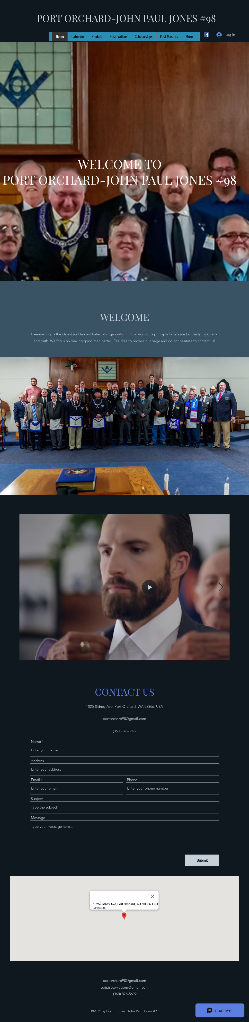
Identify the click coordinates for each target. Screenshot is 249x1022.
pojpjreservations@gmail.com (125, 987)
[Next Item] (221, 587)
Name (36, 741)
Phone (132, 780)
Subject (37, 799)
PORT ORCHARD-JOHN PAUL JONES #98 (126, 17)
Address (37, 761)
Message (38, 817)
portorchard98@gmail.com (124, 718)
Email (35, 780)
